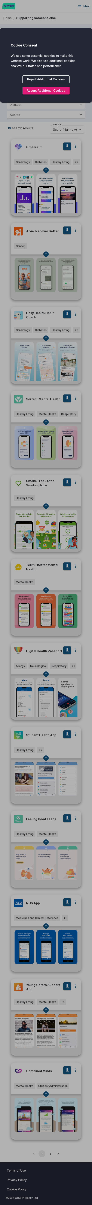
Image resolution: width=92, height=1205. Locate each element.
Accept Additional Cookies (46, 90)
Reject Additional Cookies (46, 79)
